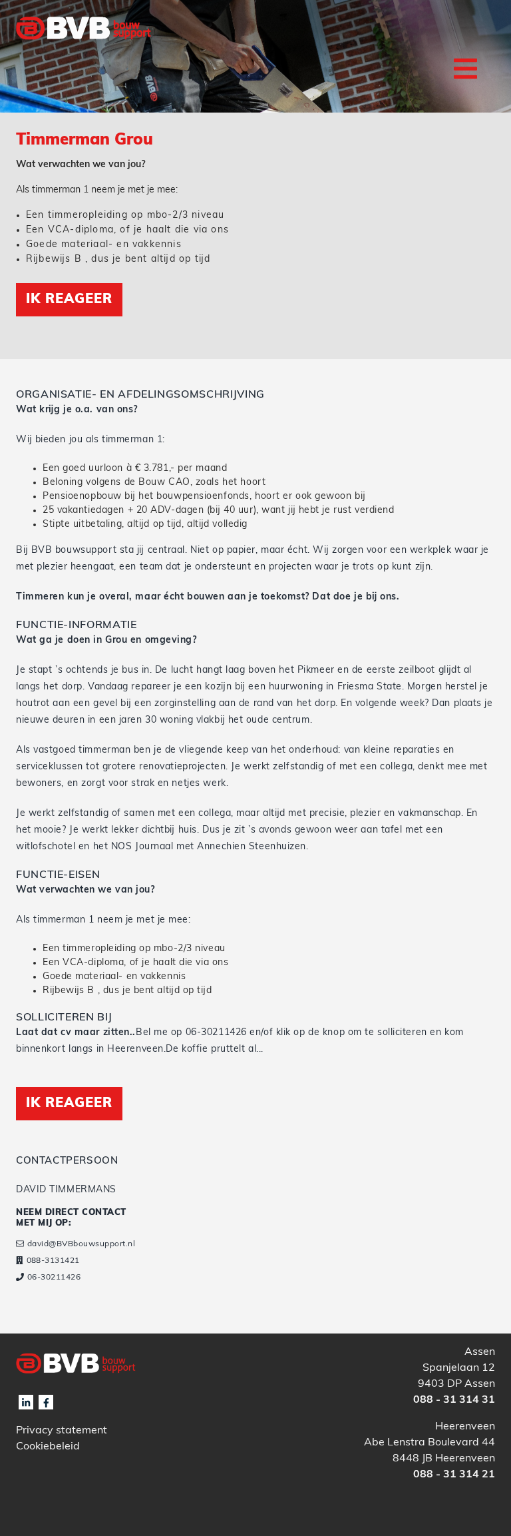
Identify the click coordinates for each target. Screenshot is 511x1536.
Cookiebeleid (48, 1446)
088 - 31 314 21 (454, 1474)
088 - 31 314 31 (454, 1400)
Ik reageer (69, 299)
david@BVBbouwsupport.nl (81, 1244)
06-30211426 (54, 1278)
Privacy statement (61, 1430)
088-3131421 (53, 1261)
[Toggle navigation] (465, 69)
